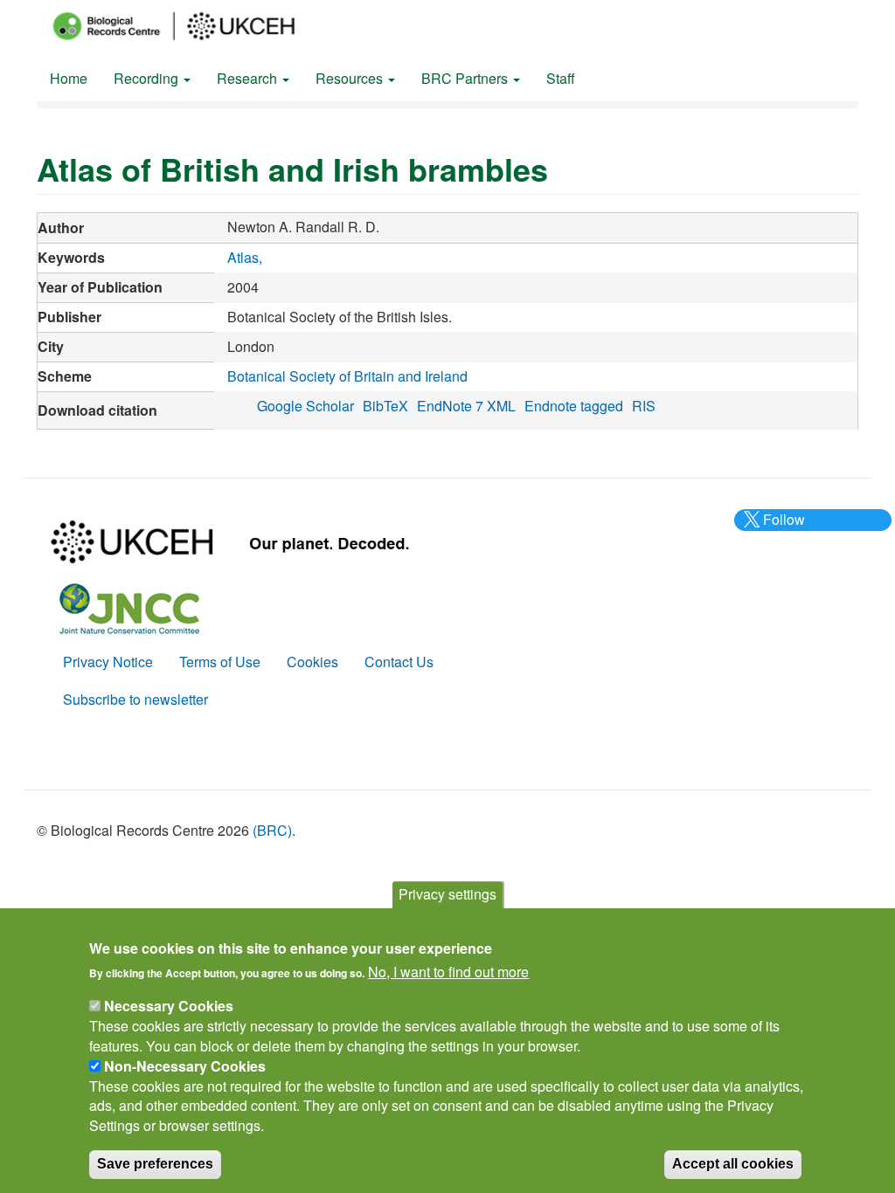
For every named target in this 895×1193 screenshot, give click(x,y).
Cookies (312, 662)
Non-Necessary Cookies (185, 1066)
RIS (644, 406)
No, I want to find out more (448, 972)
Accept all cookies (733, 1163)
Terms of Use (219, 662)
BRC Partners (466, 78)
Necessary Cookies (168, 1006)
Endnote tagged (573, 406)
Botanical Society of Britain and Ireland (347, 376)
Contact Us (399, 662)
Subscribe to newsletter (135, 699)
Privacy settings (447, 894)
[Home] (190, 26)
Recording (148, 78)
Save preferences (155, 1163)
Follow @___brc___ (781, 529)
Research (249, 78)
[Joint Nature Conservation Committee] (129, 606)
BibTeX (385, 406)
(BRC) (272, 830)
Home (68, 78)
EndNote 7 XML (466, 406)
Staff (560, 78)
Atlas (243, 257)
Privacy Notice (108, 662)
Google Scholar (305, 406)
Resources (351, 78)
